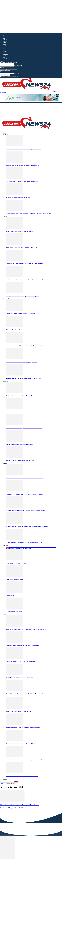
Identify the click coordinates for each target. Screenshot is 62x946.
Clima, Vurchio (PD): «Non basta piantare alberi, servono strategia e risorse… (24, 478)
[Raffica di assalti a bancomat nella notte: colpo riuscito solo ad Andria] (14, 244)
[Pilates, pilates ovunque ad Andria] (14, 576)
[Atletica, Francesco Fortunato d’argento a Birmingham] (14, 674)
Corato (4, 45)
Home (4, 133)
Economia (5, 381)
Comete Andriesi (10, 595)
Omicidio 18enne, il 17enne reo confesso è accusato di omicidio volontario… (24, 263)
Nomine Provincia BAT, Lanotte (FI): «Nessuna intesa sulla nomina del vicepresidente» (27, 526)
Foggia (4, 46)
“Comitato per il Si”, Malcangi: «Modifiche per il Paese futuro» (19, 805)
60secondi (20, 547)
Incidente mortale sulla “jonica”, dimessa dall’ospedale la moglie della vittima (25, 279)
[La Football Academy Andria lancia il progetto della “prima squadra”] (14, 642)
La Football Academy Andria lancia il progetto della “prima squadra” (23, 645)
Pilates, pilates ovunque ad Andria (14, 579)
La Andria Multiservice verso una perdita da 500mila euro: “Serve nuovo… (24, 428)
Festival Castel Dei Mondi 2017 (43, 547)
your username (18, 64)
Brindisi (5, 42)
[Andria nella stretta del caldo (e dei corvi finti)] (14, 560)
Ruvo (4, 52)
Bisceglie (5, 41)
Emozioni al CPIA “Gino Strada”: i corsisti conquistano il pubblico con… (23, 378)
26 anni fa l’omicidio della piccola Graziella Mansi (18, 197)
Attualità (5, 134)
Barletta (5, 38)
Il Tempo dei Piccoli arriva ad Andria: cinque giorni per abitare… (21, 362)
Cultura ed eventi (7, 298)
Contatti (5, 779)
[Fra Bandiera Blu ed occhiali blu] (14, 608)
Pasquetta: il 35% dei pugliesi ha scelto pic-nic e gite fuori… (20, 460)
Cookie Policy (11, 877)
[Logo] (26, 116)
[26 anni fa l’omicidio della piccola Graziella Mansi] (14, 194)
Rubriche (5, 545)
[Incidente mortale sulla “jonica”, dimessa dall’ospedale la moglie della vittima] (14, 276)
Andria (4, 35)
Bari (4, 36)
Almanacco (25, 547)
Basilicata (5, 39)
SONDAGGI (28, 548)
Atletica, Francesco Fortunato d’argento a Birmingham (19, 677)
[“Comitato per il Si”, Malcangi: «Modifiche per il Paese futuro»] (12, 802)
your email (16, 73)
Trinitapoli (5, 58)
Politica (5, 463)
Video (4, 696)
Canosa (4, 44)
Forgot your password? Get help (8, 69)
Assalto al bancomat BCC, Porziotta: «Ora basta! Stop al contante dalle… (23, 149)
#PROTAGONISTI (13, 547)
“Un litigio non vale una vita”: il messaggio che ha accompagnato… (22, 296)
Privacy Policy (3, 877)
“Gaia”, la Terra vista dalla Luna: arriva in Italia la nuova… (19, 412)
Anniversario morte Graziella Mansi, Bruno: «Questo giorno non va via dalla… (24, 494)
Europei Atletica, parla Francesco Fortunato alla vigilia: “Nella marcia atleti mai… (25, 693)
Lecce (4, 48)
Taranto (5, 55)
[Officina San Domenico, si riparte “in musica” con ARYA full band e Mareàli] (14, 178)
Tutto (7, 547)
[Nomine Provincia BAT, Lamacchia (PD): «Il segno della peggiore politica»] (14, 539)
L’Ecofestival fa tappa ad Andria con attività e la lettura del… (20, 313)
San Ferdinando (6, 54)
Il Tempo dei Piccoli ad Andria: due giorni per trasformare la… (21, 329)
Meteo (12, 548)
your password (18, 65)
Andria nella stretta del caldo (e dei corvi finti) (17, 563)
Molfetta (5, 51)
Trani (4, 57)
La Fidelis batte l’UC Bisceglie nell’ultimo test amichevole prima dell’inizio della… (26, 629)
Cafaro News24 (32, 547)
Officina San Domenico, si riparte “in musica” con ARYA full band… (22, 181)
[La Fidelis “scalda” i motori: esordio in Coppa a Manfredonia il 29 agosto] (14, 658)
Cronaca (5, 216)
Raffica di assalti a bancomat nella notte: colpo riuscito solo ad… (22, 247)
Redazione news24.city (6, 807)
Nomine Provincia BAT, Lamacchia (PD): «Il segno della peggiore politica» (24, 542)
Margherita (5, 49)
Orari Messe (17, 548)
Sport (4, 614)
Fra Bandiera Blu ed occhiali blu (14, 611)
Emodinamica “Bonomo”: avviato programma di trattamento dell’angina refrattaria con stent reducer (30, 213)
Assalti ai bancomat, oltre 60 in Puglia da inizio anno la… (20, 231)
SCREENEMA (23, 548)
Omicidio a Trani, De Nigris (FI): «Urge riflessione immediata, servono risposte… (25, 510)
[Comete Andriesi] (14, 592)
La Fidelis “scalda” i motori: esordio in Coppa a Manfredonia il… (21, 661)
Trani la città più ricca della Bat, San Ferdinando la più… (19, 444)
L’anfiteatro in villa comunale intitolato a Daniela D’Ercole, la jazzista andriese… (25, 345)
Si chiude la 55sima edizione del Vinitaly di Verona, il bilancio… (21, 395)
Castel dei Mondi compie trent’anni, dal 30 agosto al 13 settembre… (22, 165)
